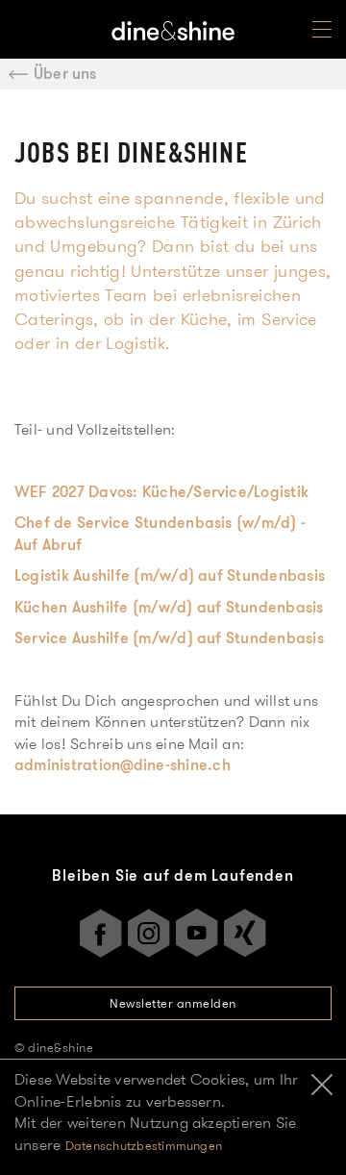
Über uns (65, 73)
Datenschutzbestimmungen (144, 1146)
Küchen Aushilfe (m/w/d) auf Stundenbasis (169, 607)
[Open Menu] (322, 33)
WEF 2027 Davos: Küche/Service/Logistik (161, 492)
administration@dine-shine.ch (122, 765)
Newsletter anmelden (173, 1003)
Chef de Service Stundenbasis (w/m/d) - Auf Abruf (160, 533)
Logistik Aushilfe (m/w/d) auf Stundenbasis (169, 575)
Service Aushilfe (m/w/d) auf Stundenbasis (169, 638)
